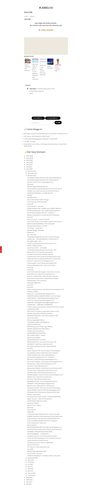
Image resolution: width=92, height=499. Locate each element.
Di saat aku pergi (32, 318)
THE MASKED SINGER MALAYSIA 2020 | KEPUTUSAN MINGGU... (44, 178)
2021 (27, 167)
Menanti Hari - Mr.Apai (34, 405)
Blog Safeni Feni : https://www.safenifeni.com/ (41, 274)
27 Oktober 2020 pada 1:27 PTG (45, 89)
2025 (27, 158)
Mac (29, 471)
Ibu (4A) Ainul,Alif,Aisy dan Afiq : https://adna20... (42, 346)
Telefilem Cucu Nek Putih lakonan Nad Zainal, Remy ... (43, 191)
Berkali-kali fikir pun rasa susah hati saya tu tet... (42, 342)
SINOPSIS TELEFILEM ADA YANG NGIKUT (38, 329)
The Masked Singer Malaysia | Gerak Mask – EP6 (41, 250)
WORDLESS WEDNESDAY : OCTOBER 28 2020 (40, 193)
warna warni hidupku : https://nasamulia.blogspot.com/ (44, 362)
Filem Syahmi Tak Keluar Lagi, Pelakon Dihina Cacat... (43, 311)
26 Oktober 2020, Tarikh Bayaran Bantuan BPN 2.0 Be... (43, 392)
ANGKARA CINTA (32, 197)
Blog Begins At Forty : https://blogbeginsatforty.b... (42, 381)
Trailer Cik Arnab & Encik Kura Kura (37, 440)
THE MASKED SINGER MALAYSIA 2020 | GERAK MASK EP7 (43, 180)
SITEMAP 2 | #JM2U (32, 291)
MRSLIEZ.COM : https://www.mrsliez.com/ (39, 377)
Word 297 (30, 217)
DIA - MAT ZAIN (31, 235)
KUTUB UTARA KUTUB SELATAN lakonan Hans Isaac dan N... (44, 189)
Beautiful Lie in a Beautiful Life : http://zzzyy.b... (41, 386)
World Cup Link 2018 (57, 69)
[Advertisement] (46, 46)
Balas (31, 93)
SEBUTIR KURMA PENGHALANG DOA (37, 186)
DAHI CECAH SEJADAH (33, 337)
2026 (27, 156)
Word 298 (28, 12)
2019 (27, 477)
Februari (30, 473)
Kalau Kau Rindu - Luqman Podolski (38, 219)
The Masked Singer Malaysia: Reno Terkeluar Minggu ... (43, 237)
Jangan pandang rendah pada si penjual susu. (42, 243)
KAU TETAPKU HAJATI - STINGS (36, 335)
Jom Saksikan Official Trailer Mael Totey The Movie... (42, 353)
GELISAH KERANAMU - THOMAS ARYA (38, 434)
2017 (27, 482)
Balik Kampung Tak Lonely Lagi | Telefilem (40, 326)
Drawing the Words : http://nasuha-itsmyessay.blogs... (44, 388)
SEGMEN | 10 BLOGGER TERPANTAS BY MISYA (40, 313)
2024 (27, 160)
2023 (27, 162)
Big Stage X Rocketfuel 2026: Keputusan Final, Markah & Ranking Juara (45, 133)
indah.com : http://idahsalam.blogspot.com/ (41, 294)
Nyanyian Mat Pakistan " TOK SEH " (37, 226)
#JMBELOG (46, 8)
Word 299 (30, 184)
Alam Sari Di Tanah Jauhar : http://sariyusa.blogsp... (43, 278)
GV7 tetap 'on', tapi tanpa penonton (38, 447)
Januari (30, 475)
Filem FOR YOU (31, 410)
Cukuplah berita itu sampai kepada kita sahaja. (42, 436)
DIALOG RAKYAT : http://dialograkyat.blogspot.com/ (43, 298)
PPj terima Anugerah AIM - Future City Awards (41, 265)
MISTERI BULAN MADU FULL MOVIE (37, 401)
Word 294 (30, 285)
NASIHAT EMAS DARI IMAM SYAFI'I (36, 451)
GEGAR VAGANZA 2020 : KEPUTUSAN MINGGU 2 (41, 355)
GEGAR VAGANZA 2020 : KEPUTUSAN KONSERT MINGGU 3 (43, 211)
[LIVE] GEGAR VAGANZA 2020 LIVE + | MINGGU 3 (41, 213)
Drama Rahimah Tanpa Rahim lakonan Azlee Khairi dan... (44, 429)
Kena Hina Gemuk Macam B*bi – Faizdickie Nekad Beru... (44, 397)
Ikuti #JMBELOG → (38, 118)
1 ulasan (31, 16)
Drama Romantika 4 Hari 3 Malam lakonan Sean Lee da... (44, 221)
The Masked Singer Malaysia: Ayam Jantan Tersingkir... (43, 414)
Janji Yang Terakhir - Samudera (37, 248)
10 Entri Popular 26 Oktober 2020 (37, 202)
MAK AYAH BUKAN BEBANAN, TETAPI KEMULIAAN (41, 224)
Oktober (30, 176)
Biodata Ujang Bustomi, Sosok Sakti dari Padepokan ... (43, 215)
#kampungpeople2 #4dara (36, 320)
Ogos (29, 460)
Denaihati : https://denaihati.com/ (37, 366)
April (29, 469)
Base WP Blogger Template (35, 230)
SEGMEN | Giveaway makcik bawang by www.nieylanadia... (45, 416)
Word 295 (30, 270)
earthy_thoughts (47, 30)
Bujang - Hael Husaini (34, 394)
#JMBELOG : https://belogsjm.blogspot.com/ (41, 383)
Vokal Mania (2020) (33, 309)
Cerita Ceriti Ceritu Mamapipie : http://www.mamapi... (43, 272)
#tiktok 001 (30, 232)
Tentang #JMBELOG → (53, 118)
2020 (27, 169)
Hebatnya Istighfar (33, 403)
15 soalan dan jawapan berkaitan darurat (40, 254)
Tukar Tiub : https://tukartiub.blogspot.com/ (40, 300)
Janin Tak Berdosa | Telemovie (36, 423)
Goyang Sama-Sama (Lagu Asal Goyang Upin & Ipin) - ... (44, 256)
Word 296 (30, 267)
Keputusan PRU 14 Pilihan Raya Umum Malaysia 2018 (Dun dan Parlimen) (35, 71)
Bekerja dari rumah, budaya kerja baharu (40, 252)
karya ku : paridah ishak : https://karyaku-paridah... (42, 276)
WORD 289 (30, 412)
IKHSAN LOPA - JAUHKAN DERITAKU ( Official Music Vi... (43, 239)
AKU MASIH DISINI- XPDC (34, 241)
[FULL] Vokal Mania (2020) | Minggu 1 (38, 200)
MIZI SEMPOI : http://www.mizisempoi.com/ (40, 344)
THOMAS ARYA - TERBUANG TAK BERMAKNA (40, 305)
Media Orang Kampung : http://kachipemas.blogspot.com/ (45, 289)
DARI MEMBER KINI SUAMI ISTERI (36, 333)
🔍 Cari (58, 122)
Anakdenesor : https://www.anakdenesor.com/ (41, 364)
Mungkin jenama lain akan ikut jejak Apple (40, 442)
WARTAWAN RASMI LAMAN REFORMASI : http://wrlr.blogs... (44, 296)
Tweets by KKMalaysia (34, 324)
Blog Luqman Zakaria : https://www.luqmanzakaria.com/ (44, 368)
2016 (27, 484)
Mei (29, 467)
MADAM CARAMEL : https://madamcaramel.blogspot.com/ (45, 375)
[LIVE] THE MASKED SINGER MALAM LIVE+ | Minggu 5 (42, 421)
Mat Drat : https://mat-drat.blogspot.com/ (40, 182)
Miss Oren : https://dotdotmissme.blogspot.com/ (42, 359)
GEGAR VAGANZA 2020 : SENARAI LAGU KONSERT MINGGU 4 (44, 208)
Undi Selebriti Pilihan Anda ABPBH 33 (38, 322)
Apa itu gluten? (32, 425)
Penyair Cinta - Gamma (34, 453)
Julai (29, 462)
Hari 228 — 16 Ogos (29, 141)
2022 (27, 165)
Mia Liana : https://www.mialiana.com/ (39, 379)
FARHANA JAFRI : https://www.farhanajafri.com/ (41, 372)
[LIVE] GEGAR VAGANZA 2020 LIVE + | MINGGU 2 (41, 357)
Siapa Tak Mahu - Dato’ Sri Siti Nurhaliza (39, 399)
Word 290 (30, 407)
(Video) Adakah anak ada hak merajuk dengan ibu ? (43, 418)
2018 (27, 480)
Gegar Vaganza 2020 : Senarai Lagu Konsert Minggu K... (44, 351)
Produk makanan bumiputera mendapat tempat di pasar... (45, 307)
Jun (29, 464)
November (31, 173)
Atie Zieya (33, 89)
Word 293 (30, 287)
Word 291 (30, 348)
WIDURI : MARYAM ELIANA (34, 246)
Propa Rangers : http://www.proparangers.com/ (42, 263)
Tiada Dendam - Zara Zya (35, 206)
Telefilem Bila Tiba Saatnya (35, 331)
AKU (26, 16)
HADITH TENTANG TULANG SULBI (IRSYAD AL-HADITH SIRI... (44, 259)
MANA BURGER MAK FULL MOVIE (36, 340)
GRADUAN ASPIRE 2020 (34, 283)
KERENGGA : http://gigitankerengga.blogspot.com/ (42, 302)
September (31, 458)
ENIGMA (29, 195)
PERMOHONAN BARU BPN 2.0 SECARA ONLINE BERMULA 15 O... (44, 427)
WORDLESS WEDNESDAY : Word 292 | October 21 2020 (42, 316)
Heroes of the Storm (33, 445)
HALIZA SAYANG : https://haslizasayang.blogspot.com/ (43, 390)
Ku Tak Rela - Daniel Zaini (35, 228)
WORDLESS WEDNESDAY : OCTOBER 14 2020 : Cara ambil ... (44, 456)
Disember (31, 171)
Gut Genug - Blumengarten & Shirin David (37, 136)
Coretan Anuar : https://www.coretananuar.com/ (42, 370)
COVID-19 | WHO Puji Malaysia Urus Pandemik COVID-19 (44, 438)
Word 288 (30, 449)
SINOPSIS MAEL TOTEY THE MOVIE (36, 281)
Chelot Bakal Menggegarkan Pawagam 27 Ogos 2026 (40, 139)
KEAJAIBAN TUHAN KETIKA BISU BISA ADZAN (39, 432)
